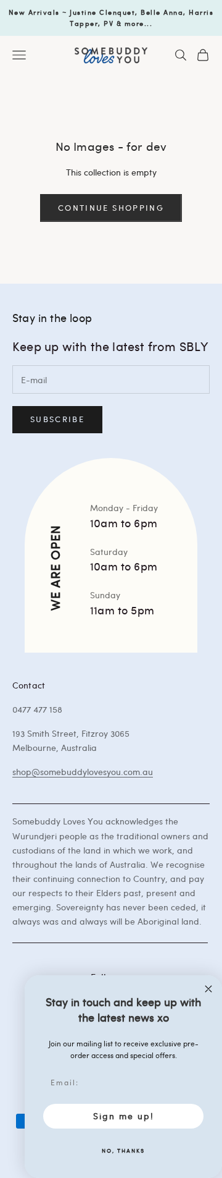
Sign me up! (123, 1116)
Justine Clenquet (102, 12)
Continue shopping (111, 207)
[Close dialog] (208, 988)
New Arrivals (34, 12)
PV (108, 23)
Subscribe (57, 419)
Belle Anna (162, 12)
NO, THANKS (123, 1150)
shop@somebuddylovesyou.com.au (82, 772)
